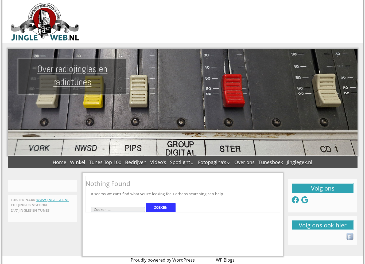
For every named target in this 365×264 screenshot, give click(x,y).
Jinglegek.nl (299, 162)
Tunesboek (270, 162)
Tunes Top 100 (105, 162)
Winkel (77, 162)
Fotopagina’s (212, 162)
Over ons (244, 162)
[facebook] (350, 236)
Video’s (158, 162)
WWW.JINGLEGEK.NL (52, 199)
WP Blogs (225, 260)
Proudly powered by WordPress (163, 260)
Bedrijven (135, 162)
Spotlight (180, 162)
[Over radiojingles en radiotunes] (45, 21)
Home (59, 162)
